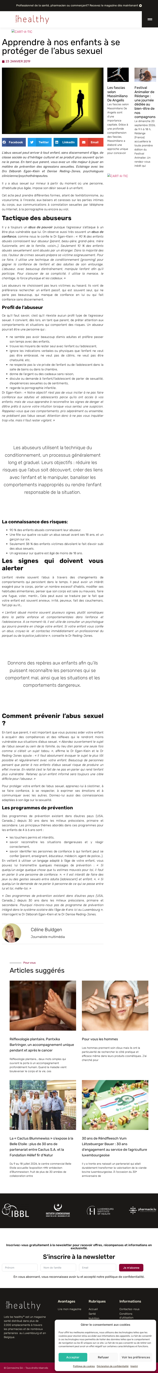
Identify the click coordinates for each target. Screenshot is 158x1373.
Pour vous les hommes (100, 1039)
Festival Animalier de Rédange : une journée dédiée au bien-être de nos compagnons (144, 102)
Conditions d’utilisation (126, 1315)
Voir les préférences (136, 1357)
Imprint (134, 1366)
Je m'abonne (131, 1267)
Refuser (103, 1357)
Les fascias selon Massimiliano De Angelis (117, 94)
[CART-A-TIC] (117, 176)
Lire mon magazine (69, 1309)
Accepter (72, 1357)
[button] (14, 142)
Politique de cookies (84, 1366)
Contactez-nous (129, 1309)
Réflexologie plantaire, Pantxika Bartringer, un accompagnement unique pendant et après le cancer (42, 1044)
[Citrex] (141, 32)
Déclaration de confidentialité (113, 1366)
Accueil (93, 1309)
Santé (92, 1313)
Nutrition (94, 1318)
